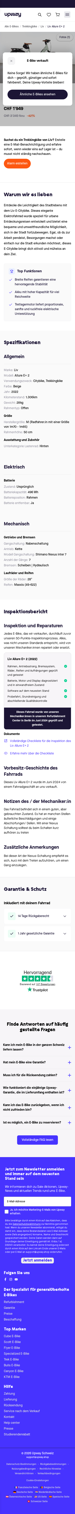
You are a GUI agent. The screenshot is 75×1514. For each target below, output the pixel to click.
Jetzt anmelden (37, 1260)
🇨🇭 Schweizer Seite (37, 1501)
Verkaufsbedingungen (49, 1473)
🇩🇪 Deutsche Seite (23, 1492)
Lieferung (10, 1399)
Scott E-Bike (12, 1342)
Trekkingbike (29, 26)
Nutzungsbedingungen (24, 1469)
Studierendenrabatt (17, 1434)
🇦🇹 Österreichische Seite (19, 1497)
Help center (12, 1423)
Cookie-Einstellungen (37, 1480)
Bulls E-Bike (12, 1365)
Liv (42, 26)
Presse (8, 1428)
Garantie (9, 1308)
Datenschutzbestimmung (27, 1224)
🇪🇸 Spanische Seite (59, 1497)
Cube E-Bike (12, 1336)
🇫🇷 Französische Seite (26, 1487)
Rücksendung (13, 1405)
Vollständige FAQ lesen (37, 1140)
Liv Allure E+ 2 (56, 26)
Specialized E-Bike (16, 1353)
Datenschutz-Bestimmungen (21, 1464)
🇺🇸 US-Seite (40, 1497)
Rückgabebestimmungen (53, 1464)
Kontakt (9, 1417)
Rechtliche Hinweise (50, 1469)
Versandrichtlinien (24, 1473)
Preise (8, 1313)
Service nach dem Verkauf (22, 1411)
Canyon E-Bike (13, 1371)
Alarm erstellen (17, 163)
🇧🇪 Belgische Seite (50, 1487)
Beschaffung (12, 1319)
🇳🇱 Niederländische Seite (48, 1492)
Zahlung (9, 1393)
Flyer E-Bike (12, 1348)
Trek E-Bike (11, 1359)
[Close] (40, 3)
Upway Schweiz (43, 1453)
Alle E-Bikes (12, 26)
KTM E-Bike (12, 1377)
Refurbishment (14, 1302)
